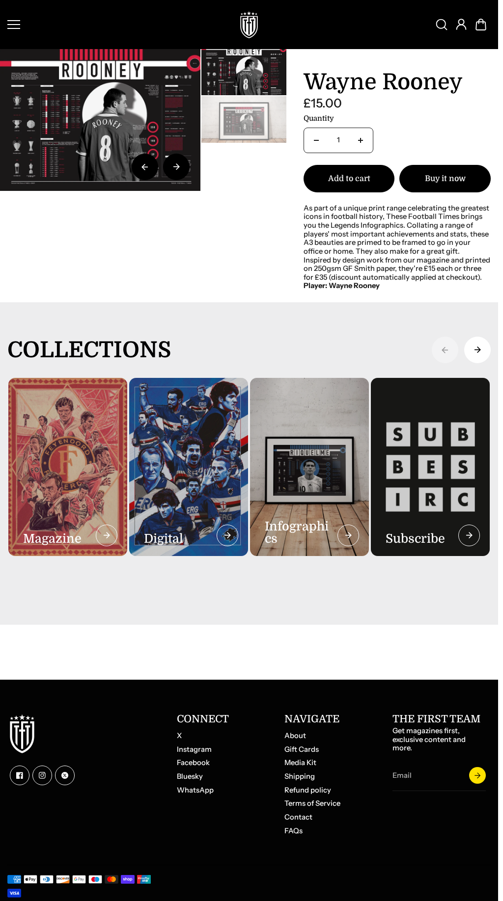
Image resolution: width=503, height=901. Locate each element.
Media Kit (300, 763)
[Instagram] (42, 775)
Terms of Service (312, 803)
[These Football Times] (249, 24)
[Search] (441, 24)
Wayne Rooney (383, 83)
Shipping (299, 776)
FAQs (293, 831)
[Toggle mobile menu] (115, 24)
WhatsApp (195, 790)
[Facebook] (19, 775)
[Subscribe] (477, 775)
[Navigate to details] (106, 535)
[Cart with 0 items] (481, 24)
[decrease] (316, 140)
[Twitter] (65, 775)
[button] (481, 24)
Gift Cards (301, 749)
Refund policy (307, 790)
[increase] (360, 140)
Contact (298, 817)
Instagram (194, 749)
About (295, 736)
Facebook (193, 763)
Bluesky (190, 776)
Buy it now (445, 178)
